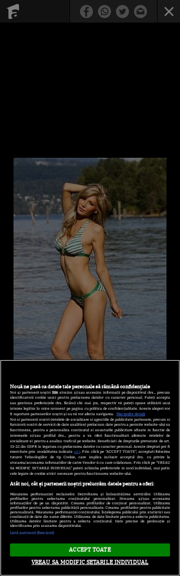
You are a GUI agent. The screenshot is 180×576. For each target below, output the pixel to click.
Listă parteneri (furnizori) (32, 532)
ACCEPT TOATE (89, 549)
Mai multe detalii (130, 414)
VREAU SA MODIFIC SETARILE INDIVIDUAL (90, 561)
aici (77, 451)
